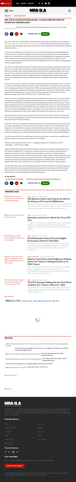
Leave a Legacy (41, 439)
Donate (39, 435)
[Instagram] (49, 1)
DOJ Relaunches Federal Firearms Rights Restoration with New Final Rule (47, 239)
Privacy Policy (9, 443)
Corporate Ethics (9, 439)
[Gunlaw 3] (8, 389)
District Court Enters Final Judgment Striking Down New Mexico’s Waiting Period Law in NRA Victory (49, 262)
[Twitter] (42, 1)
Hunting (39, 428)
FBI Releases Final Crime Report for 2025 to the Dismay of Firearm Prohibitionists (49, 200)
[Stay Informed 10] (11, 375)
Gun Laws (40, 424)
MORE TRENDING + (10, 296)
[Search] (69, 11)
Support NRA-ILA (34, 34)
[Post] (11, 33)
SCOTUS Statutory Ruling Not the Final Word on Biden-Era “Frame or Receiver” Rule (49, 283)
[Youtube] (46, 1)
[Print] (21, 35)
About (6, 435)
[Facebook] (39, 1)
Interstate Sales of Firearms (14, 179)
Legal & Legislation (19, 15)
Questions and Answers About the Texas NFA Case (49, 218)
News (29, 196)
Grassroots (8, 431)
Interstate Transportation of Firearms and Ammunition (43, 179)
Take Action (40, 431)
